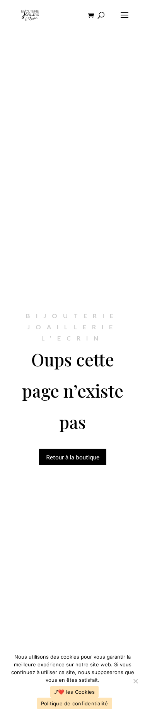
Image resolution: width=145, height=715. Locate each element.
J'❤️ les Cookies (74, 692)
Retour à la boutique (72, 457)
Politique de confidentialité (74, 703)
